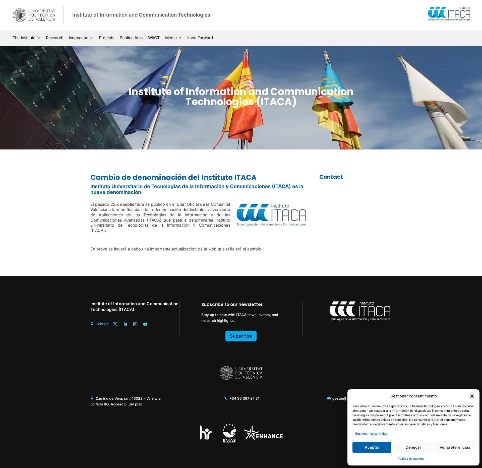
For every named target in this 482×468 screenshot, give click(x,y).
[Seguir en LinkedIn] (125, 324)
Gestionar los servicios (371, 433)
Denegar (413, 447)
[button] (471, 396)
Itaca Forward (200, 38)
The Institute (24, 38)
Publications (131, 38)
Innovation (78, 38)
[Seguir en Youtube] (145, 324)
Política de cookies (411, 458)
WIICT (154, 38)
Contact (102, 324)
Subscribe (241, 336)
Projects (106, 38)
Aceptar (372, 447)
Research (54, 38)
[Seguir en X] (115, 324)
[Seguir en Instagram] (135, 324)
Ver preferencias (455, 447)
